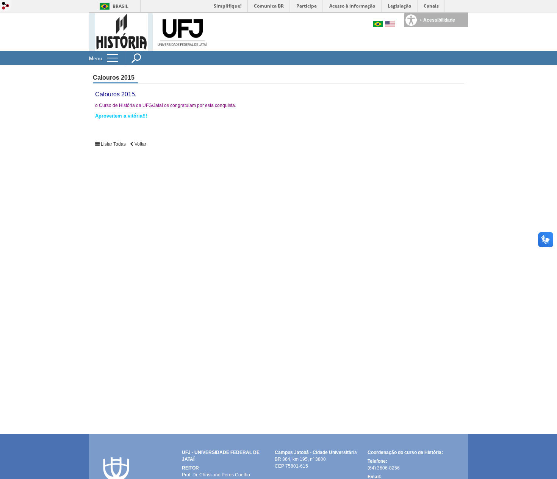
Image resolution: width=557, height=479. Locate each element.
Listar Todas (113, 144)
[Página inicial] (121, 31)
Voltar (139, 144)
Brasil (120, 6)
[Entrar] (5, 6)
